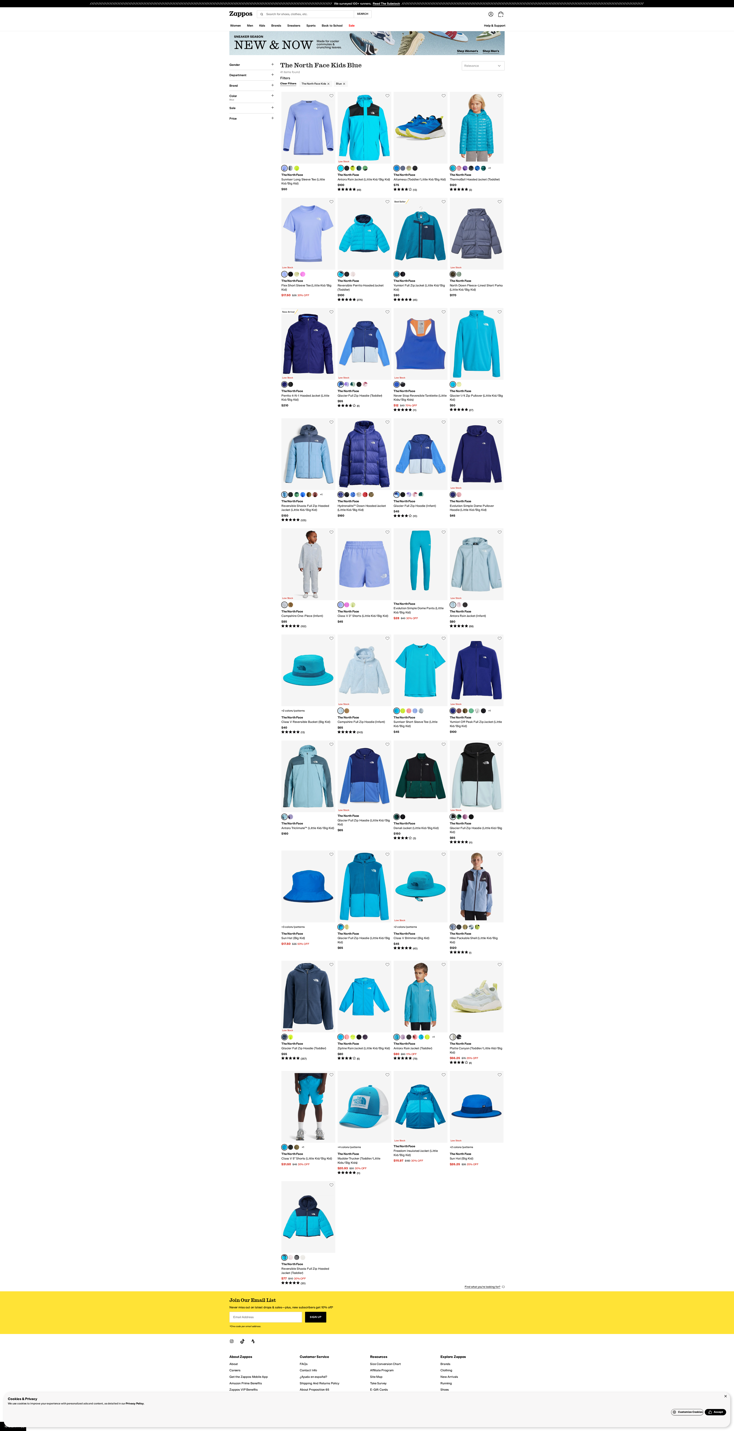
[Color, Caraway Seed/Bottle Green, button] (309, 495)
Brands (445, 1364)
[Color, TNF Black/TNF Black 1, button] (409, 1037)
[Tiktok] (242, 1341)
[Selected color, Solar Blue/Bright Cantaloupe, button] (397, 384)
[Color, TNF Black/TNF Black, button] (347, 168)
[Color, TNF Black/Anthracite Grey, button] (459, 1037)
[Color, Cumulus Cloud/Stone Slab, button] (477, 711)
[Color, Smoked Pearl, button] (297, 1257)
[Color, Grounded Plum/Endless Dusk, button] (290, 817)
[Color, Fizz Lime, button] (297, 168)
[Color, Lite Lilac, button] (403, 1037)
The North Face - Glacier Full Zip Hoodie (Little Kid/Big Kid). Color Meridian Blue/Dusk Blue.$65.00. (364, 902)
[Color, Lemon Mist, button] (297, 274)
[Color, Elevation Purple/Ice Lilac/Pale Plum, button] (347, 384)
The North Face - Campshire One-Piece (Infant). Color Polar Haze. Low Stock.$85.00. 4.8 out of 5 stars (308, 578)
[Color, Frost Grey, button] (290, 168)
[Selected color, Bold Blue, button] (284, 384)
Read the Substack (386, 3)
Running (446, 1383)
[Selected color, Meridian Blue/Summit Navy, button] (284, 1257)
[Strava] (253, 1341)
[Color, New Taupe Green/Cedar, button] (465, 927)
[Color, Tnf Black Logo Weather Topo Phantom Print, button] (290, 1147)
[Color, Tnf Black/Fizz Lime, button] (477, 927)
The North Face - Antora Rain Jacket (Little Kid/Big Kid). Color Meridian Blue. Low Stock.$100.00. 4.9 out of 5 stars (364, 142)
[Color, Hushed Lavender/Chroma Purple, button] (465, 817)
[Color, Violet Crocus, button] (303, 274)
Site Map (376, 1377)
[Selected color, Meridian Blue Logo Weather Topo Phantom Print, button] (284, 1147)
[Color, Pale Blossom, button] (353, 274)
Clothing (446, 1370)
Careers (234, 1370)
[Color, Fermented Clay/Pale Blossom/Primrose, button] (365, 384)
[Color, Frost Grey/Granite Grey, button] (471, 927)
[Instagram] (231, 1341)
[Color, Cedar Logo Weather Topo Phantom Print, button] (297, 1147)
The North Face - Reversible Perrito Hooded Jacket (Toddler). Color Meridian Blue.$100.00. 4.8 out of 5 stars (364, 250)
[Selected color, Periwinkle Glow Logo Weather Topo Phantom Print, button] (341, 605)
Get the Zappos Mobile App (248, 1377)
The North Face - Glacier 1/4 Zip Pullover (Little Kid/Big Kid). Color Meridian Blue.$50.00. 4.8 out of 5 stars (477, 360)
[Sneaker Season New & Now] (367, 43)
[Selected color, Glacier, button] (453, 817)
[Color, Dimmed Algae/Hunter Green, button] (297, 495)
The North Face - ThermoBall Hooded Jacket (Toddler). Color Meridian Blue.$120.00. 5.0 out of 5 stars (477, 142)
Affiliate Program (382, 1370)
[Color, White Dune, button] (303, 1257)
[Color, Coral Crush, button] (409, 711)
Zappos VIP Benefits (243, 1389)
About (233, 1364)
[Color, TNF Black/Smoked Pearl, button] (347, 274)
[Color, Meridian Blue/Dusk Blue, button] (421, 1037)
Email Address (243, 1317)
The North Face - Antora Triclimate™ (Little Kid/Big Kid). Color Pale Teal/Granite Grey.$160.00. (308, 792)
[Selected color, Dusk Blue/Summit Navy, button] (397, 274)
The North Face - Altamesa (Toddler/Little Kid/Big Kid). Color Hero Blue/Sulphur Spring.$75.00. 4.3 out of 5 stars (420, 142)
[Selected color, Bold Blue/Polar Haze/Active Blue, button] (341, 384)
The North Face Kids (314, 83)
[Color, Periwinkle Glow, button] (415, 711)
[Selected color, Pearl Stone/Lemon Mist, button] (453, 1037)
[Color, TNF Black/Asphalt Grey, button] (415, 168)
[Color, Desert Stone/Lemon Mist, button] (409, 168)
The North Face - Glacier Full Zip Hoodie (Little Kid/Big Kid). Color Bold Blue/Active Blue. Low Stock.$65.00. (364, 792)
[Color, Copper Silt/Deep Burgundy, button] (315, 495)
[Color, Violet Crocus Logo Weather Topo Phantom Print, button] (347, 605)
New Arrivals (449, 1377)
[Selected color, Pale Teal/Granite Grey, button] (284, 495)
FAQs (303, 1364)
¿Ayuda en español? (313, 1377)
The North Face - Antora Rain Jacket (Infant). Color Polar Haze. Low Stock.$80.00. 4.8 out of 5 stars (477, 578)
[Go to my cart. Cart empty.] (501, 14)
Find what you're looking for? (482, 1286)
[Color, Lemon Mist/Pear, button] (347, 927)
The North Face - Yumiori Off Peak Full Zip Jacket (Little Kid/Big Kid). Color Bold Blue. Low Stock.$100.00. (477, 684)
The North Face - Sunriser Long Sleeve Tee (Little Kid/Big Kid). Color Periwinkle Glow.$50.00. (308, 142)
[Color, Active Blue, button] (477, 168)
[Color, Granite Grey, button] (359, 168)
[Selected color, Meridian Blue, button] (341, 168)
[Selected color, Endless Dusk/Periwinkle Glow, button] (453, 927)
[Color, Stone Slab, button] (359, 495)
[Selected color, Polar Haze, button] (284, 605)
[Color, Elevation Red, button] (365, 495)
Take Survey (378, 1383)
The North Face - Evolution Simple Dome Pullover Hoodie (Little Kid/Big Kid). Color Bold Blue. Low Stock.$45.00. (477, 470)
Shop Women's (467, 51)
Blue (339, 83)
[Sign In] (490, 14)
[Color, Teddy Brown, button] (290, 605)
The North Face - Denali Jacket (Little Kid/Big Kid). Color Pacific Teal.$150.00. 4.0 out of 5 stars (420, 792)
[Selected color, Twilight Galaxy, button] (453, 274)
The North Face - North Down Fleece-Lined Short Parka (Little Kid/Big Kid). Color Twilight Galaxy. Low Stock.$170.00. (477, 250)
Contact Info (308, 1370)
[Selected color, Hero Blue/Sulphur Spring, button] (397, 168)
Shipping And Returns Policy (319, 1383)
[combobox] (305, 14)
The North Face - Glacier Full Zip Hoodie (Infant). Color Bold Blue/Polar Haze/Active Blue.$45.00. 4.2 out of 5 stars (420, 470)
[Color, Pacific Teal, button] (483, 168)
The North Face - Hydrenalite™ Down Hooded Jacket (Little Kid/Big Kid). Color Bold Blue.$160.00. (364, 470)
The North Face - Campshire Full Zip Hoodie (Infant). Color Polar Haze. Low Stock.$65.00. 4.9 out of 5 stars (364, 684)
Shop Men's (491, 51)
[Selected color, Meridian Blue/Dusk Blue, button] (341, 927)
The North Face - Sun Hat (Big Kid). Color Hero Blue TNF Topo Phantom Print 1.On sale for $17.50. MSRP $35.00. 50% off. (308, 902)
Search (362, 13)
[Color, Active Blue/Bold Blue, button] (303, 495)
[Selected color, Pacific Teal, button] (397, 817)
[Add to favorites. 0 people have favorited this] (331, 96)
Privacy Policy (135, 1403)
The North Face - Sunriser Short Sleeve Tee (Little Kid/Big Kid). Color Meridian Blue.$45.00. (420, 684)
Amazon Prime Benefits (245, 1383)
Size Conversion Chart (385, 1364)
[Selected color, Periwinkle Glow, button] (284, 168)
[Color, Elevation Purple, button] (465, 168)
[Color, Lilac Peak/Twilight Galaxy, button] (403, 168)
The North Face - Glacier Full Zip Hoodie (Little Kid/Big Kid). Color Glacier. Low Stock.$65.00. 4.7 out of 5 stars (477, 792)
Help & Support (494, 25)
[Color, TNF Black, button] (290, 274)
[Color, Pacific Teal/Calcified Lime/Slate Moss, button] (353, 384)
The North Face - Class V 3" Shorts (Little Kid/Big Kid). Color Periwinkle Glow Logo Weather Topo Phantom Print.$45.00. (364, 578)
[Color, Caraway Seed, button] (371, 495)
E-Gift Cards (379, 1389)
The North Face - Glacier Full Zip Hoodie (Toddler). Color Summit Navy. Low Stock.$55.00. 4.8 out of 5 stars (308, 1013)
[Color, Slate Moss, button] (459, 274)
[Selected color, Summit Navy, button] (284, 1037)
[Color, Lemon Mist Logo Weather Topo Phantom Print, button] (353, 605)
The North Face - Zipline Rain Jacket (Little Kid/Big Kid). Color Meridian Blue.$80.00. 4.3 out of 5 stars (364, 1013)
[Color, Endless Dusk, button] (365, 1037)
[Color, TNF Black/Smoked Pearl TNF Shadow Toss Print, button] (403, 384)
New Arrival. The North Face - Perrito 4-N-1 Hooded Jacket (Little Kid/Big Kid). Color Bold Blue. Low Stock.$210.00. (308, 360)
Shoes (444, 1389)
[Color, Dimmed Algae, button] (365, 168)
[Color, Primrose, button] (459, 168)
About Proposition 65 (314, 1389)
